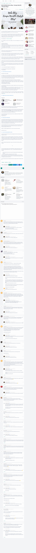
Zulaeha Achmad (6, 171)
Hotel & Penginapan (28, 53)
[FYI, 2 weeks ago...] (14, 181)
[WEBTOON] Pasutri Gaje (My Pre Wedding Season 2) (31, 27)
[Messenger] (17, 165)
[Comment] (23, 201)
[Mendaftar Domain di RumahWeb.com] (2, 181)
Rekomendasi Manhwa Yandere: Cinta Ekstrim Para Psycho (31, 42)
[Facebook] (19, 165)
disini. (4, 93)
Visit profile (30, 15)
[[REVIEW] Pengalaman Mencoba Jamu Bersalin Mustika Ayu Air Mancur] (26, 35)
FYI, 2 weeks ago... (18, 180)
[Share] (22, 165)
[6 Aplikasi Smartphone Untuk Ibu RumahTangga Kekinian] (14, 101)
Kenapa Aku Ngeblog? (9, 38)
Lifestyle (10, 162)
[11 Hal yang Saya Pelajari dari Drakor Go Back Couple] (26, 32)
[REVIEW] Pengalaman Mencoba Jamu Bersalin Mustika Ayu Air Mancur (31, 34)
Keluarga (32, 53)
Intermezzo (6, 187)
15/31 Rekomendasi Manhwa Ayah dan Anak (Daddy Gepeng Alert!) (31, 38)
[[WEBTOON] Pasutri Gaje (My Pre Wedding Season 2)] (26, 28)
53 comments (6, 164)
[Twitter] (21, 165)
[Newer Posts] (23, 168)
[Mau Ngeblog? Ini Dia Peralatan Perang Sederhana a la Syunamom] (2, 101)
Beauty (27, 51)
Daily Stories (6, 162)
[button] (21, 9)
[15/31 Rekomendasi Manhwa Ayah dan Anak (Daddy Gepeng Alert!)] (26, 39)
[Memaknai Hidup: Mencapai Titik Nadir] (2, 195)
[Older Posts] (1, 168)
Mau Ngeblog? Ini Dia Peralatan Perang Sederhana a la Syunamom (8, 100)
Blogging (3, 162)
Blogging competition (28, 52)
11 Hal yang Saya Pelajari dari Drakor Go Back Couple (31, 31)
